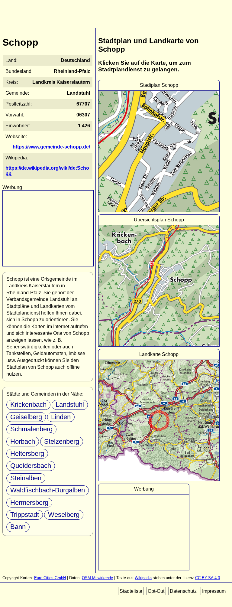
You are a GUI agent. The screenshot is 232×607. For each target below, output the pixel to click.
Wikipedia (143, 578)
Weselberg (63, 514)
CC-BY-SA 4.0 (207, 578)
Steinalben (25, 478)
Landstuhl (70, 404)
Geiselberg (26, 417)
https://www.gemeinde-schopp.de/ (51, 146)
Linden (61, 417)
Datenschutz (183, 591)
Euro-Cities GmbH (50, 578)
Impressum (214, 591)
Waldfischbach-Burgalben (47, 490)
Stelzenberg (61, 441)
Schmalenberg (31, 429)
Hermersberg (29, 502)
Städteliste (131, 591)
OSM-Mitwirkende (97, 578)
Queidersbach (30, 465)
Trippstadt (24, 514)
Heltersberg (27, 453)
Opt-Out (156, 591)
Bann (18, 526)
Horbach (22, 441)
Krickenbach (28, 404)
